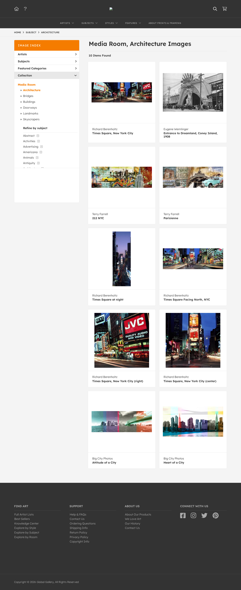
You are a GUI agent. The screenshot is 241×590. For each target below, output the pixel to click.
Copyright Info (79, 541)
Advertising (30, 146)
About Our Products (138, 514)
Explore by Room (25, 537)
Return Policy (78, 532)
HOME (17, 32)
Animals (28, 157)
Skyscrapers (31, 119)
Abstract (29, 135)
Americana (30, 152)
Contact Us (77, 519)
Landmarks (30, 113)
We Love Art (133, 519)
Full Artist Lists (24, 514)
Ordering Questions (83, 523)
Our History (132, 523)
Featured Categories (32, 68)
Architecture (31, 90)
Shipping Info (79, 528)
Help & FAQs (78, 514)
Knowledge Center (26, 523)
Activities (29, 141)
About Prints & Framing (165, 23)
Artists (22, 54)
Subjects (24, 61)
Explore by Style (25, 528)
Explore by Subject (26, 532)
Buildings (29, 101)
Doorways (30, 107)
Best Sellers (22, 519)
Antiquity (29, 163)
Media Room (26, 84)
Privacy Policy (79, 537)
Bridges (28, 96)
